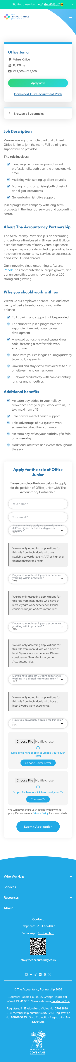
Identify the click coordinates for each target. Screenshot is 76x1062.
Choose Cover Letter (38, 763)
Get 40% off (52, 4)
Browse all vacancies (26, 113)
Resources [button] (11, 897)
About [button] (8, 908)
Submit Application (38, 827)
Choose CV (38, 799)
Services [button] (10, 887)
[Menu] (70, 16)
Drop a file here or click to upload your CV (38, 792)
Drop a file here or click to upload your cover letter (38, 754)
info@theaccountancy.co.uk (38, 960)
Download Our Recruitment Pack (38, 94)
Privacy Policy (40, 813)
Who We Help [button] (14, 876)
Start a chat (46, 933)
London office (60, 1001)
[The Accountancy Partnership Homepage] (17, 17)
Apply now (38, 83)
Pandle (8, 270)
